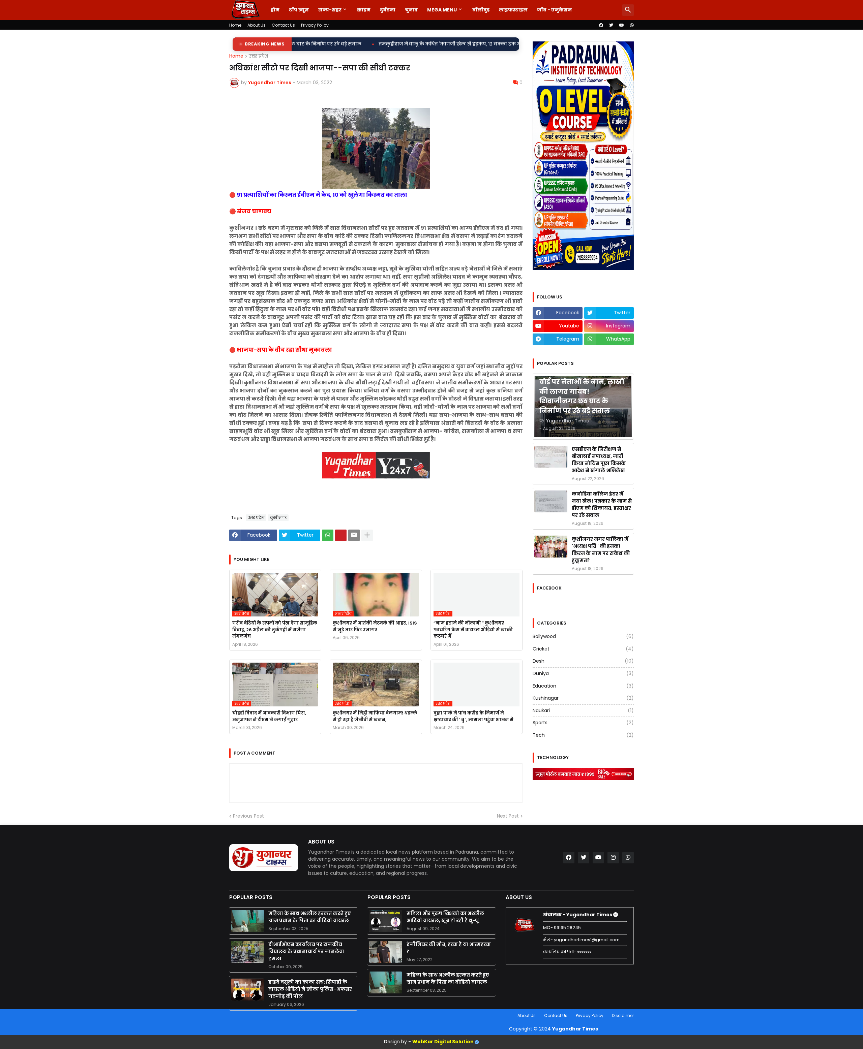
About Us (256, 25)
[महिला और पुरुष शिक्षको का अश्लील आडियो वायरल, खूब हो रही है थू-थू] (385, 921)
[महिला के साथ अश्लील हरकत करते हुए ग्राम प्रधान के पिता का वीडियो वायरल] (247, 921)
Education (583, 685)
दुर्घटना (387, 9)
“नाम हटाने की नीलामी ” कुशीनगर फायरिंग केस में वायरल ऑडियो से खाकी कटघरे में (473, 629)
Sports (583, 722)
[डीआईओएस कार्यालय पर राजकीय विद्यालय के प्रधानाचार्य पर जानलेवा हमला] (247, 952)
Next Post (508, 816)
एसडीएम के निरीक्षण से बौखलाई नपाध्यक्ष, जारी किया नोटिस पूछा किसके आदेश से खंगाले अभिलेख (599, 460)
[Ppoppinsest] (341, 535)
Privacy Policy (315, 25)
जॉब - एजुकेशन (554, 9)
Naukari (583, 710)
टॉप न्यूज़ (299, 9)
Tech (583, 735)
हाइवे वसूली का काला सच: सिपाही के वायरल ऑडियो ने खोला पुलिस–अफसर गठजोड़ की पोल (310, 989)
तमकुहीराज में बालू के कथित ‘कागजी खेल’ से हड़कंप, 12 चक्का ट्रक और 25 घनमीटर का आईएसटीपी (382, 44)
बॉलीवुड (480, 9)
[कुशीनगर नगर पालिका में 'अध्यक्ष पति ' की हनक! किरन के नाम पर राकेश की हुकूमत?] (550, 547)
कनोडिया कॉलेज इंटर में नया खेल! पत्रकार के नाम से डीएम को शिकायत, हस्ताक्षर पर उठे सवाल (602, 504)
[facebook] (601, 25)
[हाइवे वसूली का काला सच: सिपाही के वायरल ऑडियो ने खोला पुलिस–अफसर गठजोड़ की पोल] (247, 989)
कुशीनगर (278, 517)
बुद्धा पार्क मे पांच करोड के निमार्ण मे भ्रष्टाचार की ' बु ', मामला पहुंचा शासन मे (473, 716)
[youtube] (621, 25)
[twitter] (611, 25)
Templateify (230, 1015)
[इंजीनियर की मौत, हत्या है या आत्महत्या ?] (385, 952)
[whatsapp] (632, 25)
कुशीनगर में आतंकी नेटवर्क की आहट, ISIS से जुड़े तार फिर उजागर (375, 626)
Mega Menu (442, 9)
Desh (583, 661)
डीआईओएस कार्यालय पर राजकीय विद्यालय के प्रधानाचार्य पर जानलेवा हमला (306, 951)
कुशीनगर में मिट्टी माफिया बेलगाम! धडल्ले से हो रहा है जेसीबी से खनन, (375, 716)
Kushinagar (583, 698)
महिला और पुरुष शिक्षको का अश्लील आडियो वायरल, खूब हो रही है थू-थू (445, 917)
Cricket (583, 648)
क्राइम (363, 9)
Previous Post (248, 816)
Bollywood (583, 636)
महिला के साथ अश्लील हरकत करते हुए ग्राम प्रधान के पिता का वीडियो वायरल (309, 917)
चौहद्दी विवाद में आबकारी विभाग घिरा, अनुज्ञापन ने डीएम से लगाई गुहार (269, 716)
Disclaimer (623, 1015)
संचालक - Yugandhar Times (578, 914)
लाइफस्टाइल (513, 9)
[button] (628, 10)
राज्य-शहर (329, 9)
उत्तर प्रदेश (258, 56)
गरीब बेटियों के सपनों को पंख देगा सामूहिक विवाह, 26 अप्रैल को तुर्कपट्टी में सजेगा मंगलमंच (274, 629)
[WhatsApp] (327, 535)
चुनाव (411, 9)
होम (275, 9)
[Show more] (367, 535)
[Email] (354, 535)
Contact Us (283, 25)
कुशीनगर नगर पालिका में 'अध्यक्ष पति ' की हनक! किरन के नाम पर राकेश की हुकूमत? (601, 550)
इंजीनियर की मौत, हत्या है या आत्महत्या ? (449, 948)
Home (235, 25)
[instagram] (613, 857)
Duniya (583, 673)
